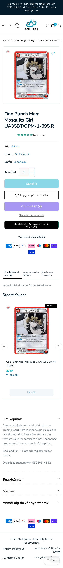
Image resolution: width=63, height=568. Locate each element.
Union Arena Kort (48, 40)
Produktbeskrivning (12, 273)
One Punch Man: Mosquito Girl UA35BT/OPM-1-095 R (31, 363)
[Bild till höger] (58, 346)
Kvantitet (10, 172)
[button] (3, 25)
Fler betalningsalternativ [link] (31, 215)
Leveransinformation (31, 273)
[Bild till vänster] (4, 346)
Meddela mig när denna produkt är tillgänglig (31, 225)
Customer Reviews (47, 273)
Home (6, 40)
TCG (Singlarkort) (24, 40)
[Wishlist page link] (47, 25)
